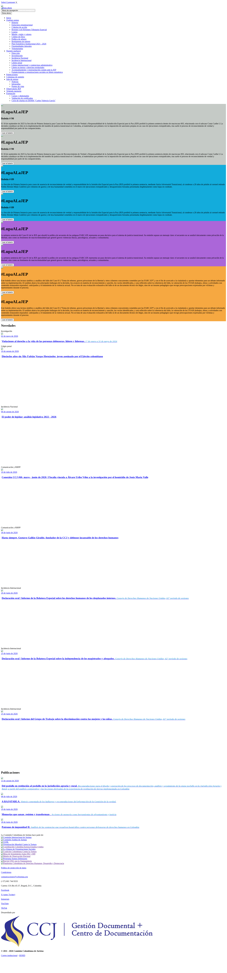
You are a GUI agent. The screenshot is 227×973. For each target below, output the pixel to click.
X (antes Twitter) (8, 895)
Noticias (15, 82)
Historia (15, 22)
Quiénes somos (12, 20)
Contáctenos (6, 872)
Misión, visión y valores (21, 34)
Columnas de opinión (15, 77)
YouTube (5, 903)
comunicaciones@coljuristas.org (14, 877)
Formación (10, 93)
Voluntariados (17, 48)
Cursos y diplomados (20, 96)
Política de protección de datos (13, 868)
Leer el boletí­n (7, 242)
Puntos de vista (18, 86)
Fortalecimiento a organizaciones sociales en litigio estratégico (37, 72)
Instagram (5, 899)
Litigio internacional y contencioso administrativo (32, 65)
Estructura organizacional (22, 25)
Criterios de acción (19, 27)
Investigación (17, 56)
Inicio (8, 18)
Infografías (16, 84)
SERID (22, 955)
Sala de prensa (12, 79)
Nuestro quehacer (13, 51)
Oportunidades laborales (22, 46)
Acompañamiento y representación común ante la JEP (34, 70)
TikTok (4, 908)
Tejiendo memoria (13, 91)
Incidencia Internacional (21, 60)
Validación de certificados (22, 98)
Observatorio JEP (13, 89)
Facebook (5, 890)
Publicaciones (12, 74)
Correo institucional (9, 955)
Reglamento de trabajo (21, 41)
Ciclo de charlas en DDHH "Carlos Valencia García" (34, 100)
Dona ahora (6, 8)
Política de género (19, 39)
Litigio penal (17, 63)
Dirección (16, 53)
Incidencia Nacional (20, 58)
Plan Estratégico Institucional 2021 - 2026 (29, 44)
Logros (14, 32)
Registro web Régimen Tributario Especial (29, 30)
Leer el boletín (7, 133)
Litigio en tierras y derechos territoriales (28, 67)
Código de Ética (18, 37)
